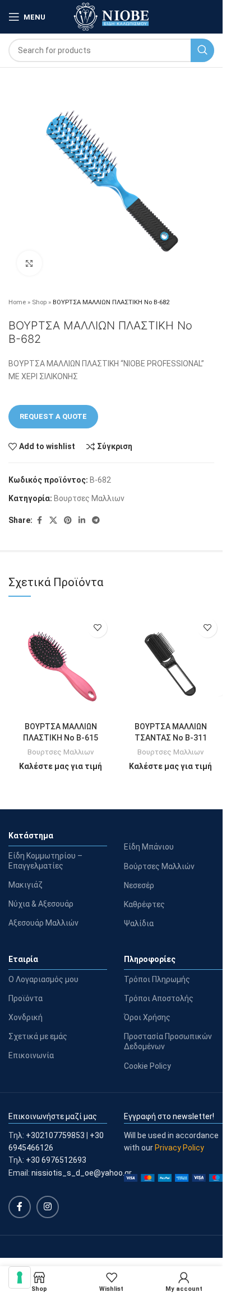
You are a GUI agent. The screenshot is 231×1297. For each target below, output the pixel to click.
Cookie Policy (147, 1066)
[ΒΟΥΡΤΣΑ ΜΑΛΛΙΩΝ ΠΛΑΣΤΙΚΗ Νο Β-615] (60, 664)
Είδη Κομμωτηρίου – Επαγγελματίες (45, 860)
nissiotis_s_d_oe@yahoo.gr (81, 1172)
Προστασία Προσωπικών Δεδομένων (168, 1041)
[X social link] (53, 520)
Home (17, 302)
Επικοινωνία (31, 1055)
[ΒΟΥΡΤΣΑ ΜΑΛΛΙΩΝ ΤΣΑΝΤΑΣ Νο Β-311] (170, 664)
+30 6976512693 (56, 1159)
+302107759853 (55, 1135)
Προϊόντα (25, 998)
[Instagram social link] (47, 1207)
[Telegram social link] (96, 520)
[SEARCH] (202, 50)
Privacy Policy (179, 1147)
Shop (39, 302)
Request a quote (53, 416)
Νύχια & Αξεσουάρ (40, 903)
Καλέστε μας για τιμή (60, 766)
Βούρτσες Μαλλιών (159, 866)
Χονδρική (25, 1017)
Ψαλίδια (139, 923)
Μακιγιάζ (25, 884)
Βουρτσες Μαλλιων (89, 498)
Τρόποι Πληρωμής (157, 979)
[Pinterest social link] (68, 520)
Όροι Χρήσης (147, 1017)
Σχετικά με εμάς (37, 1036)
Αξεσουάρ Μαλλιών (43, 922)
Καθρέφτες (144, 904)
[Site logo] (111, 16)
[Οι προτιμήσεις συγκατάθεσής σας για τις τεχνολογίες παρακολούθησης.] (19, 1277)
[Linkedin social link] (82, 520)
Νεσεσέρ (139, 885)
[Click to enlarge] (29, 263)
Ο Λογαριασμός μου (43, 979)
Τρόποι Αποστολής (158, 998)
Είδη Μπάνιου (149, 846)
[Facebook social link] (39, 520)
